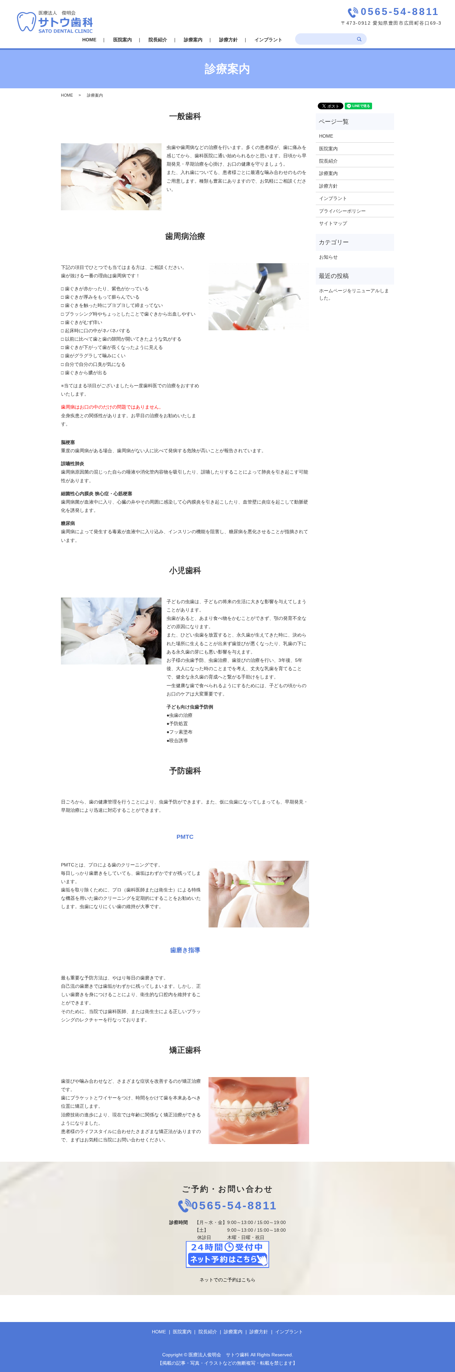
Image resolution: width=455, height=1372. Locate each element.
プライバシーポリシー (342, 211)
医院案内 (122, 39)
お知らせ (328, 257)
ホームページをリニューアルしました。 (354, 294)
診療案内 (193, 39)
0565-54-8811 (234, 1205)
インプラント (268, 39)
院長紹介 (158, 39)
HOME (89, 39)
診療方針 (228, 39)
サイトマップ (333, 223)
